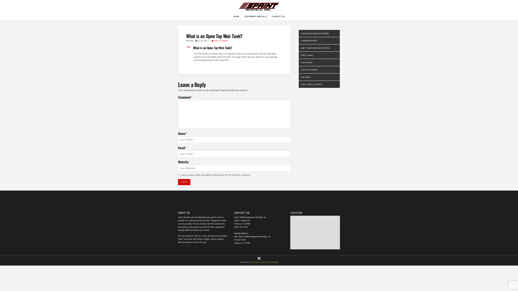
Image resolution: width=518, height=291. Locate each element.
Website (183, 161)
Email (182, 147)
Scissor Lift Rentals (309, 69)
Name (182, 133)
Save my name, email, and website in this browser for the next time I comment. (216, 175)
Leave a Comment (220, 41)
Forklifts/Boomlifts (309, 40)
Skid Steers (305, 77)
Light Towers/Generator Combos (315, 48)
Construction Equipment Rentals (315, 33)
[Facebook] (259, 258)
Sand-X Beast (307, 62)
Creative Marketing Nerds (265, 262)
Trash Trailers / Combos (311, 84)
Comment (185, 97)
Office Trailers (307, 55)
